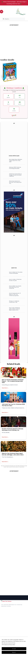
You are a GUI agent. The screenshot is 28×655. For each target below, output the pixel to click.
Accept (14, 648)
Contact (3, 615)
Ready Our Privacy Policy (9, 644)
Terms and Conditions (6, 619)
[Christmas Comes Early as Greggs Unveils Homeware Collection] (5, 175)
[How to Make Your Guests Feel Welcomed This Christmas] (5, 287)
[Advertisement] (14, 40)
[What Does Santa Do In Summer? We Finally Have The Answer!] (5, 182)
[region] (14, 646)
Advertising (4, 617)
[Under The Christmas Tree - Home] (6, 601)
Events (2, 632)
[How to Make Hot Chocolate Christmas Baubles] (5, 272)
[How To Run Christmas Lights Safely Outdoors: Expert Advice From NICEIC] (5, 309)
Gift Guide (3, 630)
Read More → (5, 388)
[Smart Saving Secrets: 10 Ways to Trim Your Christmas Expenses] (5, 294)
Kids (2, 628)
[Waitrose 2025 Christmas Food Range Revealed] (5, 167)
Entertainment (4, 625)
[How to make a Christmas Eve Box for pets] (5, 280)
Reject (14, 652)
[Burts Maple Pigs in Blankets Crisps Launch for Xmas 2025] (5, 160)
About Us (3, 613)
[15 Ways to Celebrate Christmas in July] (5, 301)
